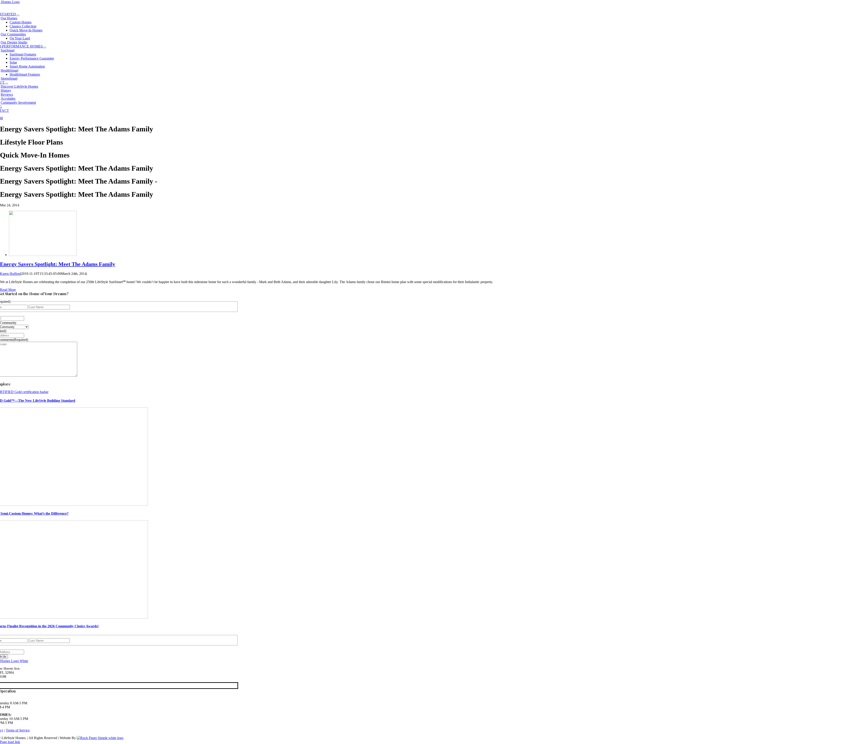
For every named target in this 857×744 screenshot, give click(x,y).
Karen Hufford (10, 274)
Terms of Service (18, 730)
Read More (8, 290)
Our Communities (13, 34)
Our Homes (9, 18)
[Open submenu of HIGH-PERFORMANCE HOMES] (44, 47)
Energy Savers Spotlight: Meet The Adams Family (57, 264)
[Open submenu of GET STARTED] (17, 15)
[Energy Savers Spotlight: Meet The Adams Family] (43, 255)
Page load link (10, 742)
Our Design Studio (14, 42)
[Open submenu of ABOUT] (6, 83)
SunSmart (8, 50)
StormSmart (9, 78)
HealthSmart (9, 70)
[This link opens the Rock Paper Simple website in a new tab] (100, 738)
